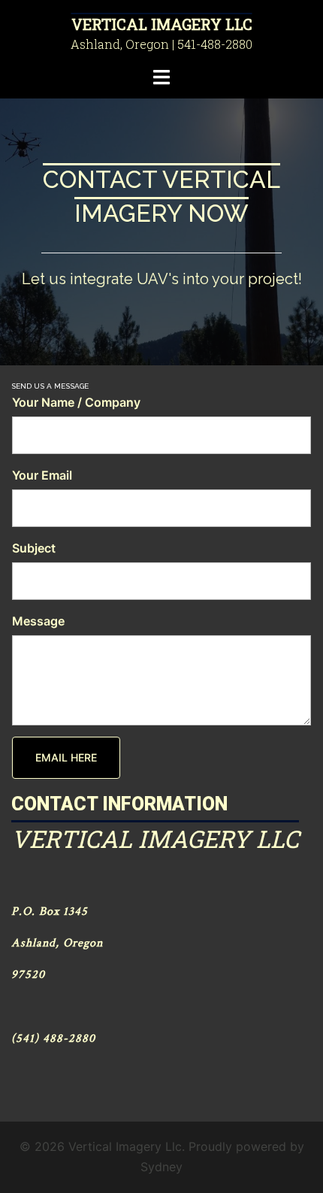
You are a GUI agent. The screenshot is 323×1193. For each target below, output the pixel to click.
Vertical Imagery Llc (161, 24)
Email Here (66, 757)
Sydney (161, 1166)
